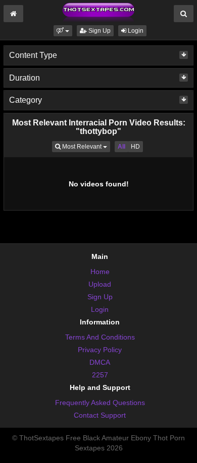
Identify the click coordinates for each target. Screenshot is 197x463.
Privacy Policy (100, 350)
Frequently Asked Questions (100, 403)
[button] (63, 30)
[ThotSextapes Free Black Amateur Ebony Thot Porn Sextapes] (98, 12)
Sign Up (99, 30)
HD (135, 146)
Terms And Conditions (100, 337)
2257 (100, 375)
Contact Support (100, 415)
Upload (99, 284)
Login (134, 30)
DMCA (99, 362)
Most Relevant (85, 146)
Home (100, 272)
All (121, 146)
